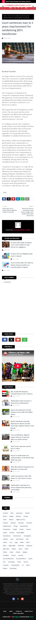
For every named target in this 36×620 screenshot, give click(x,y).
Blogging (16, 617)
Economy (5, 523)
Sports (30, 558)
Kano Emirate (19, 539)
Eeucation (29, 523)
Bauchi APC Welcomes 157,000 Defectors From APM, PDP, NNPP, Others (22, 412)
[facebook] (5, 340)
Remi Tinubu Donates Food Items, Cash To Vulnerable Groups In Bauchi (18, 2)
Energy (15, 526)
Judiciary (5, 539)
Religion (25, 552)
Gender (22, 529)
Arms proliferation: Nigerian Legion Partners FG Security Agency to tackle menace (20, 437)
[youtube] (18, 340)
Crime (9, 16)
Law (11, 542)
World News (13, 568)
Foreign (15, 529)
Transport (5, 565)
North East (21, 545)
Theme (31, 617)
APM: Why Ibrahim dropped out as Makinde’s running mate (22, 468)
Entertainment (24, 526)
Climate (26, 516)
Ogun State (6, 549)
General (28, 529)
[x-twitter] (11, 340)
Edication (13, 523)
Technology (11, 562)
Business (18, 516)
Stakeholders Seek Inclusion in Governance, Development (21, 402)
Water (28, 565)
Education (21, 523)
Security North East (8, 558)
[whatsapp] (24, 340)
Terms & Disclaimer (18, 613)
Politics (5, 552)
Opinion (14, 549)
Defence (11, 519)
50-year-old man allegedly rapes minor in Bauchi (21, 255)
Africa (12, 513)
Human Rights (20, 532)
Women (5, 568)
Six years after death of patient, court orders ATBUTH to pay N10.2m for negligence (21, 245)
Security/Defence (21, 558)
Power (11, 552)
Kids (27, 539)
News (4, 545)
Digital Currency (20, 519)
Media (22, 542)
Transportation (15, 565)
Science (13, 555)
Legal (16, 542)
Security (20, 555)
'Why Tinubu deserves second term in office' (21, 448)
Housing (12, 532)
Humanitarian (7, 536)
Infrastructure (17, 536)
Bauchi (5, 516)
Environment (6, 529)
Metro (28, 542)
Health (5, 532)
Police (20, 549)
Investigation (27, 536)
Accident (5, 513)
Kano (12, 539)
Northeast (29, 545)
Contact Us (19, 611)
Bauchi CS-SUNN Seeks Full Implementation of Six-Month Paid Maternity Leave (22, 458)
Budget (11, 516)
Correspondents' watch (21, 230)
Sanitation (6, 555)
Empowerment (7, 526)
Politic (26, 549)
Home (5, 16)
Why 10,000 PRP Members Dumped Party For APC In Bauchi (21, 393)
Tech (4, 562)
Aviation (27, 513)
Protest (18, 552)
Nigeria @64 (12, 545)
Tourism (26, 562)
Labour (5, 542)
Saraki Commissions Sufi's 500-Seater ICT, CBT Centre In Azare (21, 477)
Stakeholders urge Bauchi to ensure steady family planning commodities (21, 487)
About (11, 611)
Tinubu (19, 562)
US (23, 565)
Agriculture (19, 513)
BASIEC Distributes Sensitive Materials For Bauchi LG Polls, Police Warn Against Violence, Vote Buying (22, 424)
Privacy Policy (29, 611)
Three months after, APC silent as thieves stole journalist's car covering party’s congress (22, 265)
